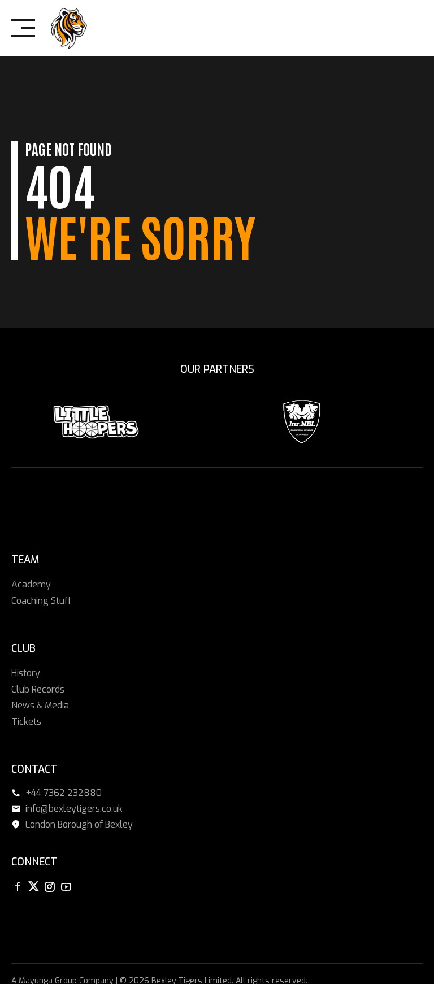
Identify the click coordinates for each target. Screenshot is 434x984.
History (25, 673)
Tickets (26, 722)
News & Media (40, 705)
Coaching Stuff (41, 600)
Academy (31, 584)
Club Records (37, 689)
